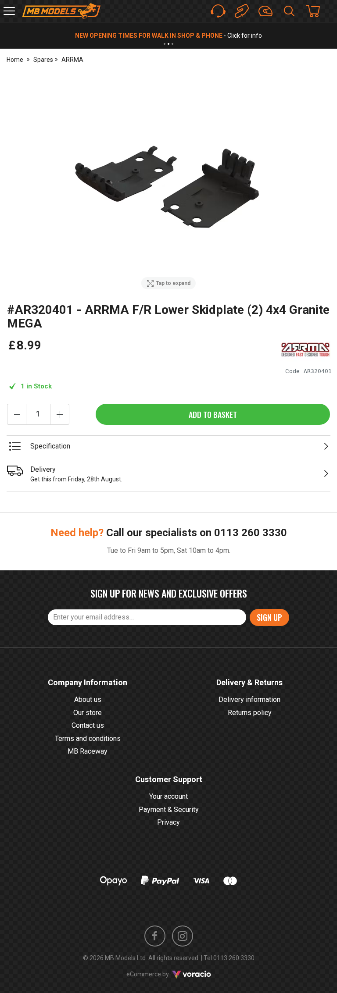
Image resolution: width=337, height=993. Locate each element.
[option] (168, 184)
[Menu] (9, 11)
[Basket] (317, 11)
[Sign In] (265, 11)
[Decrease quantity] (16, 414)
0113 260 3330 (250, 533)
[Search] (289, 11)
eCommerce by (158, 974)
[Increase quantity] (59, 414)
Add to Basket (213, 414)
